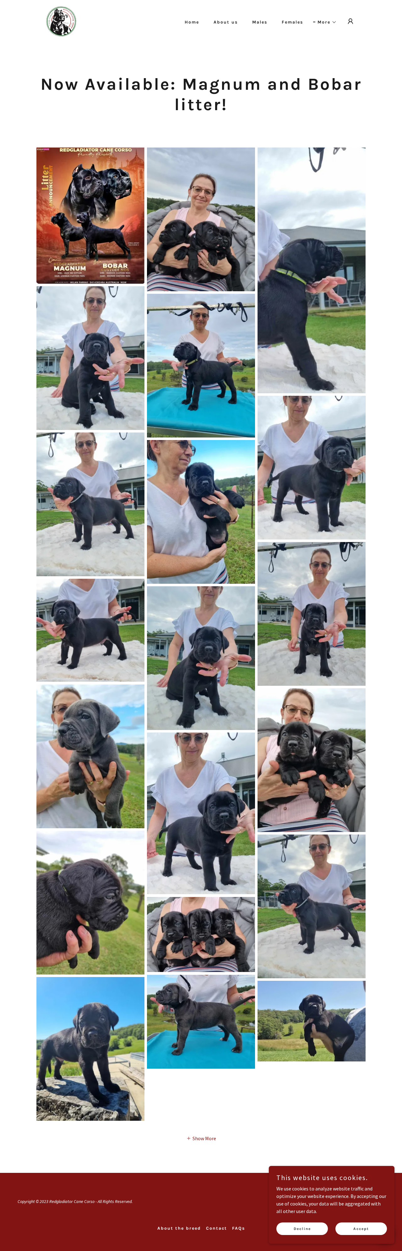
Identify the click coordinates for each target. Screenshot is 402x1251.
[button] (325, 22)
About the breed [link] (179, 1228)
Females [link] (292, 22)
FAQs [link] (238, 1228)
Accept (361, 1228)
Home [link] (192, 22)
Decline (302, 1228)
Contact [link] (216, 1228)
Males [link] (259, 22)
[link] (61, 21)
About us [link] (226, 22)
